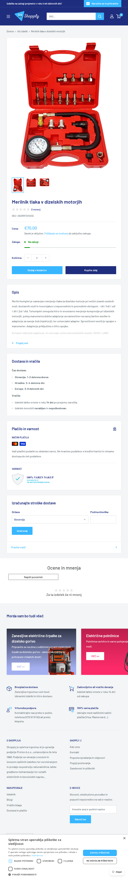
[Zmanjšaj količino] (28, 257)
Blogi (10, 799)
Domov (10, 31)
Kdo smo (75, 746)
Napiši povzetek (33, 577)
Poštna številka (99, 512)
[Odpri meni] (8, 16)
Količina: (17, 257)
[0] (118, 16)
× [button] (124, 838)
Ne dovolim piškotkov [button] (99, 860)
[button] (44, 875)
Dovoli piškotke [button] (100, 852)
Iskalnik (11, 794)
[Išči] (100, 16)
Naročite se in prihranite (105, 3)
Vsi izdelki (22, 31)
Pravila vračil (18, 547)
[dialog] (64, 857)
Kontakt (74, 752)
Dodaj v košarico (37, 270)
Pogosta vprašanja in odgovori (87, 757)
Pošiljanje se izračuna (56, 233)
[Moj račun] (112, 16)
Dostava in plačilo (17, 810)
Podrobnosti (37, 855)
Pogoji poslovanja (80, 763)
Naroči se (80, 819)
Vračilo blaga (14, 805)
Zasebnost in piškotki (82, 768)
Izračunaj (22, 530)
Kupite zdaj (90, 270)
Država (16, 512)
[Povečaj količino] (45, 257)
